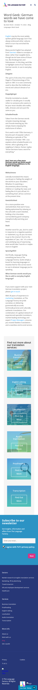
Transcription (6, 621)
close (34, 687)
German (13, 52)
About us (5, 634)
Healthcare (5, 591)
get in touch (15, 291)
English (8, 36)
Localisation (6, 614)
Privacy (4, 660)
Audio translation (8, 617)
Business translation (9, 604)
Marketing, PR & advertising (11, 581)
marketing (9, 298)
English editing (7, 611)
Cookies (22, 660)
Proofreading (6, 607)
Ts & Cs (4, 663)
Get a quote (6, 644)
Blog (3, 640)
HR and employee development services (15, 587)
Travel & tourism (7, 584)
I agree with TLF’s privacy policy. (20, 548)
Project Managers (18, 320)
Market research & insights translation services (18, 578)
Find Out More (19, 365)
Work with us (6, 637)
